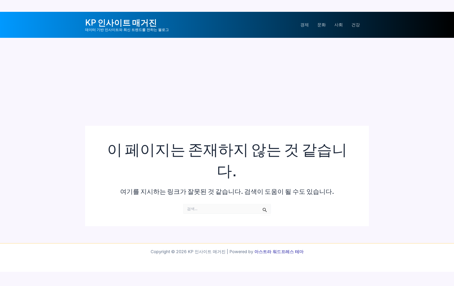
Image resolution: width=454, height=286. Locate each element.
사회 (338, 24)
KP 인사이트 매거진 (121, 22)
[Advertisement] (227, 73)
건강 (355, 24)
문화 (321, 24)
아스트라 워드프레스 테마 (279, 251)
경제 (304, 24)
